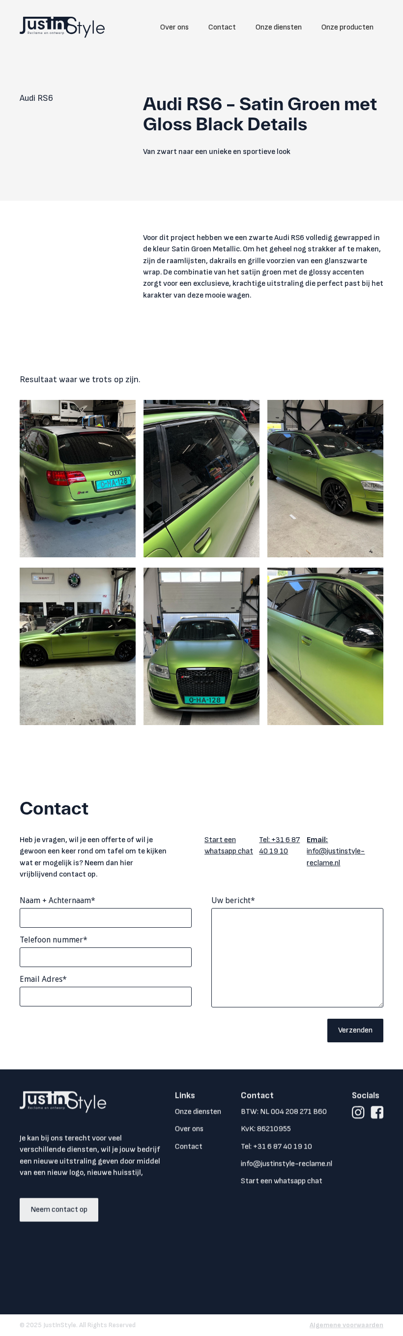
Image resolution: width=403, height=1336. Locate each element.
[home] (62, 27)
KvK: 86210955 (266, 1129)
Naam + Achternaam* (57, 900)
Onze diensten (279, 27)
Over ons (174, 27)
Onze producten (347, 27)
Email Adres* (43, 979)
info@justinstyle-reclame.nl (336, 851)
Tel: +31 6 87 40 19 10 (279, 845)
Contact (222, 27)
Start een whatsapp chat (228, 845)
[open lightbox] (78, 478)
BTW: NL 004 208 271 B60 (284, 1112)
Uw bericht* (233, 900)
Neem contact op (58, 1210)
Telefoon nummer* (53, 939)
